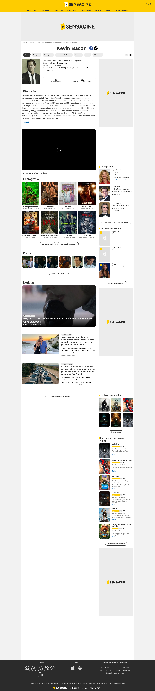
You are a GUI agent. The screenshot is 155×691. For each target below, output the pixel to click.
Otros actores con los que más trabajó (116, 222)
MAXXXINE (86, 207)
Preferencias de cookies (117, 683)
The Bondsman (49, 207)
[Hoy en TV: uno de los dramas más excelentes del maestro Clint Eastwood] (59, 306)
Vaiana (114, 508)
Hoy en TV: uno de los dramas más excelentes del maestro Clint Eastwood (57, 320)
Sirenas (68, 207)
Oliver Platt (116, 186)
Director (60, 61)
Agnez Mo (115, 232)
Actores (38, 42)
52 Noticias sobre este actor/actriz (59, 396)
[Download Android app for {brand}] (81, 668)
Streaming (72, 10)
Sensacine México (112, 673)
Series (108, 10)
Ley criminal (116, 211)
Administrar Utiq (93, 683)
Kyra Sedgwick (117, 170)
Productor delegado (72, 61)
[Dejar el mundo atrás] (49, 222)
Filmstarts (120, 667)
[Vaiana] (104, 515)
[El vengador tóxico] (30, 193)
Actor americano (46, 42)
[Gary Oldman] (104, 209)
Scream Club (122, 10)
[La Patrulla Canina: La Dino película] (104, 531)
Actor (53, 61)
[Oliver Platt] (104, 193)
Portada (25, 42)
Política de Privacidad (80, 683)
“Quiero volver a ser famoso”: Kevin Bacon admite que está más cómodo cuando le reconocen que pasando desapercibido (77, 341)
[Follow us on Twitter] (40, 668)
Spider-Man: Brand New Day (122, 460)
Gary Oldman (116, 203)
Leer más (26, 122)
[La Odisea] (104, 450)
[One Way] (68, 222)
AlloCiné (103, 667)
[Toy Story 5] (104, 482)
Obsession (115, 492)
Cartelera (46, 10)
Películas (31, 10)
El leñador (115, 175)
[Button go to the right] (130, 55)
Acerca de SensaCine (36, 683)
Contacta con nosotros (52, 683)
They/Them (86, 235)
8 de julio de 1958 (58, 68)
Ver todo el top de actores (116, 283)
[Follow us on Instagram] (47, 668)
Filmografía (31, 179)
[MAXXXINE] (87, 193)
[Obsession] (104, 498)
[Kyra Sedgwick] (104, 176)
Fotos (27, 253)
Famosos (31, 42)
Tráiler (114, 455)
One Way (68, 235)
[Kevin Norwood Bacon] (31, 71)
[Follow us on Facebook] (34, 668)
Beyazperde (103, 670)
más (81, 61)
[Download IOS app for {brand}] (74, 668)
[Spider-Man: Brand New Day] (104, 466)
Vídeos (98, 10)
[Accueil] (77, 4)
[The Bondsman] (49, 193)
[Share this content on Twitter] (96, 48)
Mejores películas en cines (116, 543)
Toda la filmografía (47, 244)
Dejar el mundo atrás (49, 235)
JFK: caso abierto (118, 208)
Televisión (86, 10)
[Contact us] (40, 674)
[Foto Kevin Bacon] (27, 262)
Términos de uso (66, 683)
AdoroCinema (121, 670)
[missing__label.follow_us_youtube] (28, 668)
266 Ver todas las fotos (58, 273)
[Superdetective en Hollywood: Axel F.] (30, 222)
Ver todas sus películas (119, 180)
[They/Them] (87, 222)
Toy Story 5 (116, 476)
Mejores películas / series (68, 244)
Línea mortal (116, 194)
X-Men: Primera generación (121, 189)
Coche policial (116, 172)
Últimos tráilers (116, 432)
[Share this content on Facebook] (91, 48)
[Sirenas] (68, 193)
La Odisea (115, 444)
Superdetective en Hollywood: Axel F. (30, 235)
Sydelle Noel (116, 248)
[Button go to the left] (126, 55)
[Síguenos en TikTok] (53, 668)
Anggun (115, 264)
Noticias (59, 10)
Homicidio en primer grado (120, 177)
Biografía (29, 91)
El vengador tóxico (30, 207)
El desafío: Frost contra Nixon (122, 191)
